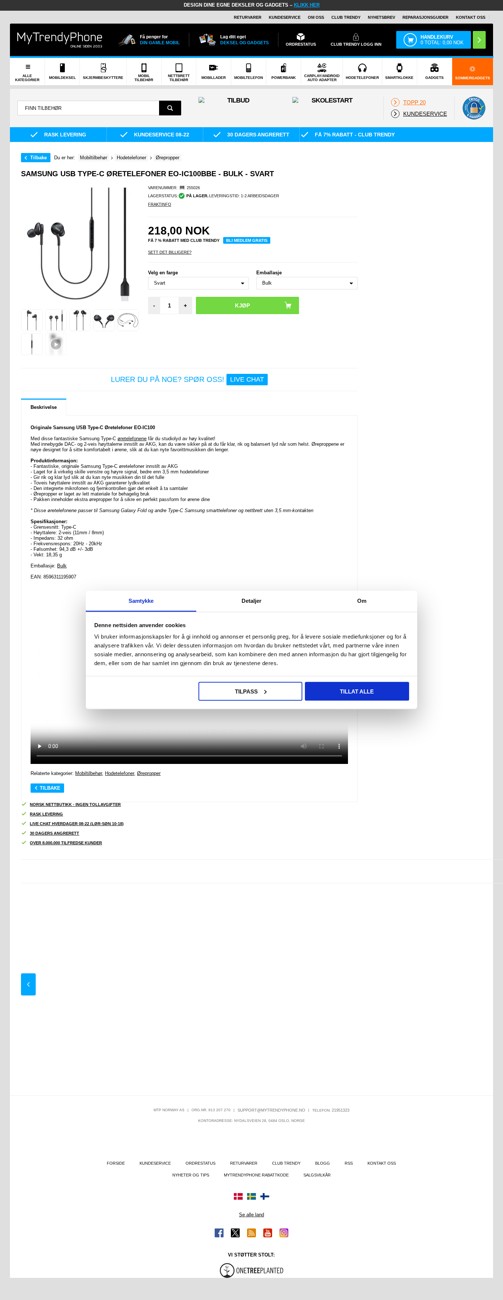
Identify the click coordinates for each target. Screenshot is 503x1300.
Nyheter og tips (190, 1175)
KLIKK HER (307, 5)
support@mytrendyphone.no (271, 1110)
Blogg (322, 1163)
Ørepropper (149, 773)
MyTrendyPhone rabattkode (256, 1175)
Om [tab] (361, 601)
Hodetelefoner (119, 773)
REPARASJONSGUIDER (425, 17)
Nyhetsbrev (381, 17)
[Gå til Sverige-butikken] (251, 1196)
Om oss (316, 17)
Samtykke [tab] (141, 601)
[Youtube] (267, 1232)
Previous (28, 984)
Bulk (62, 566)
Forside (116, 1163)
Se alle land (251, 1214)
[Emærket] (474, 108)
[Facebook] (219, 1232)
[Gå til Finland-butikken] (264, 1196)
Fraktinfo (159, 204)
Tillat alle (357, 691)
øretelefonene (132, 438)
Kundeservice (284, 17)
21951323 (340, 1110)
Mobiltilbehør (88, 773)
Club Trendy (345, 17)
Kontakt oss (470, 17)
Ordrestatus (200, 1163)
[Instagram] (283, 1232)
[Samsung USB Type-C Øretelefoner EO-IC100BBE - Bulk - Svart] (32, 320)
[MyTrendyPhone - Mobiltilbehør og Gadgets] (59, 39)
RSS (349, 1163)
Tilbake (38, 157)
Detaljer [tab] (252, 601)
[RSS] (251, 1232)
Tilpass (246, 691)
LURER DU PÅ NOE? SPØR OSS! (187, 379)
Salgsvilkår (317, 1175)
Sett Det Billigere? (169, 252)
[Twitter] (235, 1232)
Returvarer (247, 17)
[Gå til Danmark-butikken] (238, 1196)
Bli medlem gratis (246, 240)
